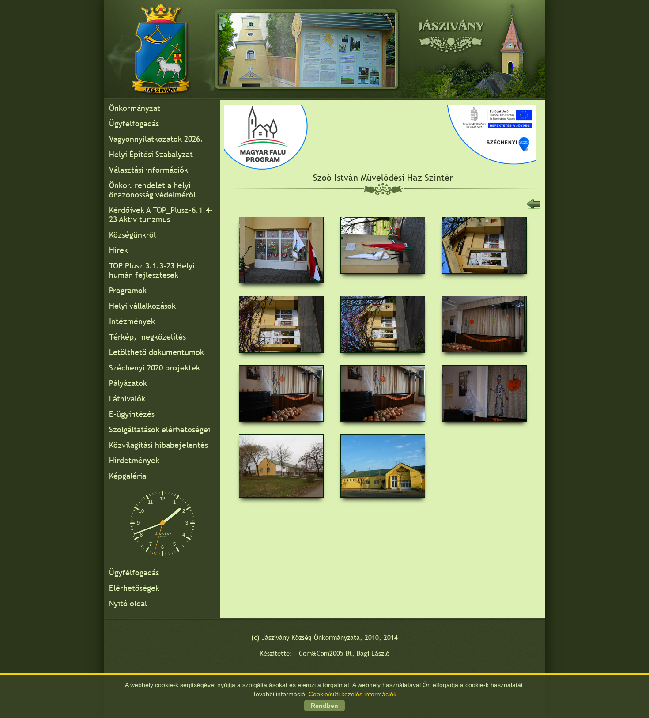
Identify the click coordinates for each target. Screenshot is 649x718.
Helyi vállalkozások (142, 305)
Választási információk (148, 169)
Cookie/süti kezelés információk (352, 694)
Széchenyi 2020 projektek (154, 367)
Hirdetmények (134, 460)
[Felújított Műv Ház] (382, 500)
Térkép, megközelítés (147, 336)
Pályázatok (128, 383)
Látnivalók (127, 398)
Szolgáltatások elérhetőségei (159, 429)
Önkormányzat (134, 108)
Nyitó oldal (128, 603)
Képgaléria (127, 475)
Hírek (118, 250)
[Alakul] (281, 500)
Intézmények (132, 321)
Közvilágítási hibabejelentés (158, 445)
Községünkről (132, 234)
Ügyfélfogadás (134, 123)
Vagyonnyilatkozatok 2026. (156, 139)
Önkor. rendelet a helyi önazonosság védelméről (152, 190)
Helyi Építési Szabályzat (151, 154)
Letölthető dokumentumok (156, 352)
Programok (128, 290)
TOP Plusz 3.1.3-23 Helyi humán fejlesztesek (152, 270)
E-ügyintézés (132, 414)
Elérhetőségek (134, 588)
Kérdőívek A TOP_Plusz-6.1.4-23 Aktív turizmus (161, 214)
